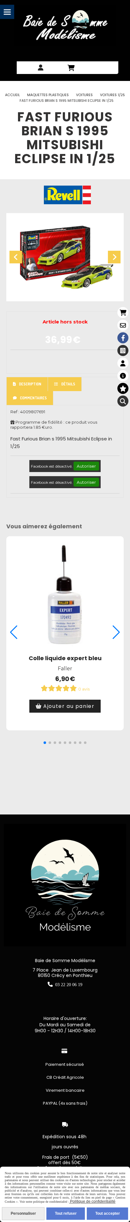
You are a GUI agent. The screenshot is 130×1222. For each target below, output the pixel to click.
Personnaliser (23, 1213)
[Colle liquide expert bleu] (65, 595)
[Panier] (122, 312)
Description (30, 384)
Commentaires (33, 398)
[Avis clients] (122, 388)
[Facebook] (122, 337)
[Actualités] (122, 375)
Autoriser (86, 466)
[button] (45, 742)
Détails (68, 384)
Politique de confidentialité (92, 1201)
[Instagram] (122, 350)
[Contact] (122, 325)
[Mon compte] (122, 363)
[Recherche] (122, 401)
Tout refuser (66, 1213)
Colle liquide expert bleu (65, 658)
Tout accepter (107, 1213)
